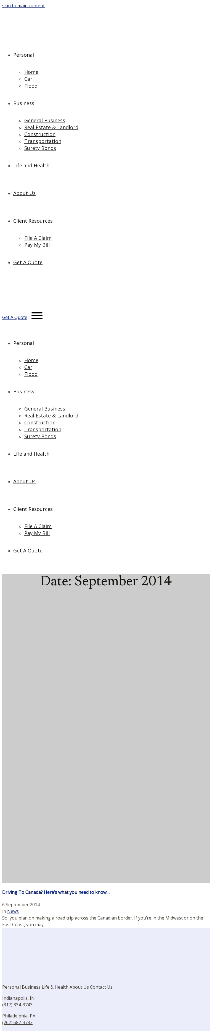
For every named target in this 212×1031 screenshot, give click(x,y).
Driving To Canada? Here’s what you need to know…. (56, 892)
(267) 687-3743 (17, 1022)
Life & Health (55, 987)
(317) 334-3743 (17, 1005)
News (13, 911)
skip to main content (23, 5)
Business (31, 987)
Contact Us (101, 987)
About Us (79, 987)
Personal (11, 987)
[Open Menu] (37, 316)
